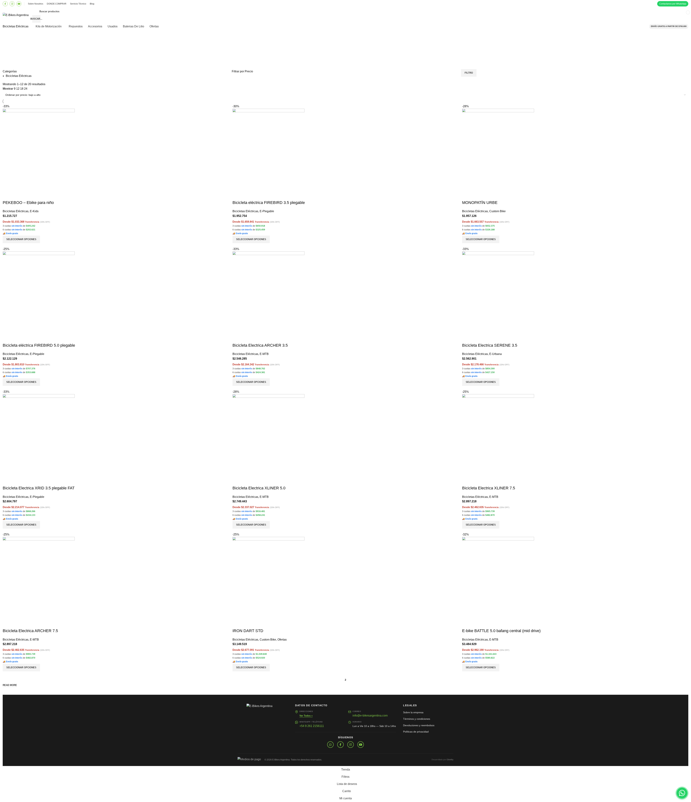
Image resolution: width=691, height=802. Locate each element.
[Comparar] (466, 623)
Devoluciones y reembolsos (418, 725)
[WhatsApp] (330, 744)
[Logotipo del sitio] (16, 14)
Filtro (469, 72)
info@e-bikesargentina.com (370, 715)
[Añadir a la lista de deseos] (486, 623)
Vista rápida (476, 623)
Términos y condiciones (416, 718)
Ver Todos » (306, 715)
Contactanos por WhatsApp (672, 4)
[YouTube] (18, 3)
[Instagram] (12, 3)
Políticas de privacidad (416, 731)
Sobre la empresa (413, 712)
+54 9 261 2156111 (311, 725)
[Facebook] (5, 3)
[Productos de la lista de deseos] (636, 15)
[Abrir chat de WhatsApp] (682, 793)
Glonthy (450, 759)
